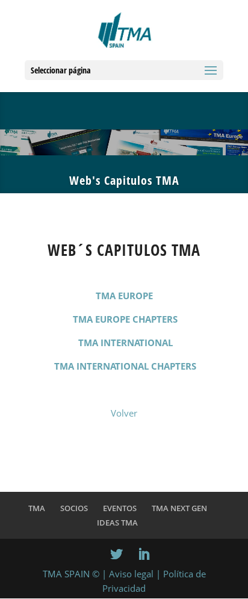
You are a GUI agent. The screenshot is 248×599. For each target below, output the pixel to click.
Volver (124, 413)
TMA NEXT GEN (179, 508)
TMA (36, 508)
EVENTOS (120, 508)
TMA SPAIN (66, 574)
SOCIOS (74, 508)
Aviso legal (131, 574)
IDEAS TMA (117, 522)
